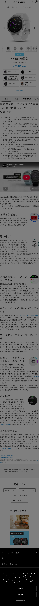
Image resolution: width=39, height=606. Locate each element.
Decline (20, 594)
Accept (20, 588)
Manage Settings (20, 600)
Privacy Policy (29, 582)
